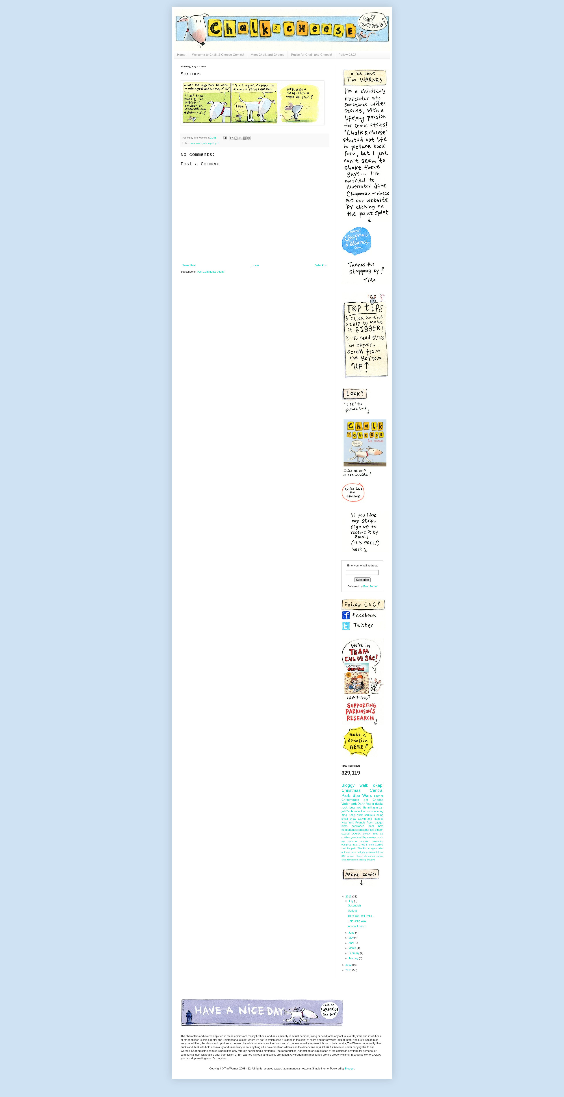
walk (364, 785)
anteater (345, 852)
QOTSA (356, 833)
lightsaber (363, 829)
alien (380, 848)
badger (379, 822)
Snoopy (366, 833)
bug (352, 807)
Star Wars (362, 795)
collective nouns (363, 811)
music (380, 837)
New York (347, 822)
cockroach (358, 826)
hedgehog (362, 852)
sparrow (352, 841)
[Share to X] (240, 138)
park (354, 803)
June (352, 932)
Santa (349, 811)
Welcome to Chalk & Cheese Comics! (218, 54)
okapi (378, 785)
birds (344, 826)
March (353, 948)
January (354, 958)
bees (353, 852)
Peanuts (360, 822)
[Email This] (232, 138)
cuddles (345, 837)
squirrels (369, 815)
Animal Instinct (356, 926)
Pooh (370, 822)
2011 (348, 970)
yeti (217, 143)
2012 (348, 964)
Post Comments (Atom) (210, 271)
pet (366, 799)
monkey (371, 837)
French (370, 844)
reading (378, 811)
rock (344, 807)
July (351, 901)
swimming (378, 841)
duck (360, 815)
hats (380, 826)
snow (353, 818)
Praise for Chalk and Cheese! (311, 54)
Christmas (351, 790)
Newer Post (189, 265)
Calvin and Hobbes (371, 818)
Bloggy (348, 785)
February (354, 953)
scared (345, 833)
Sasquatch (354, 905)
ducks (379, 803)
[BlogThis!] (236, 138)
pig (343, 841)
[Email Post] (224, 137)
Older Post (321, 265)
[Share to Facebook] (244, 138)
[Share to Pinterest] (248, 138)
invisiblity (361, 837)
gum (353, 837)
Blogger (349, 1068)
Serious (352, 910)
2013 (348, 896)
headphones (349, 829)
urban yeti (208, 143)
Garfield (379, 844)
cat (381, 833)
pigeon (379, 829)
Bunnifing (369, 807)
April (352, 943)
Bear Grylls (358, 844)
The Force (364, 848)
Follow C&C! (347, 54)
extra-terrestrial (348, 859)
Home (181, 54)
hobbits (361, 859)
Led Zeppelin (348, 848)
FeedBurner (370, 586)
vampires (346, 844)
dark (371, 826)
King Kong (348, 815)
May (351, 937)
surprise (364, 841)
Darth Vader (366, 803)
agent (374, 848)
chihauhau (369, 856)
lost (372, 829)
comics (380, 856)
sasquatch (196, 143)
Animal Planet (354, 856)
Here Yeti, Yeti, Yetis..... (361, 916)
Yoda (375, 833)
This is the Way (357, 921)
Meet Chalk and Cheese (267, 54)
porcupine (370, 859)
